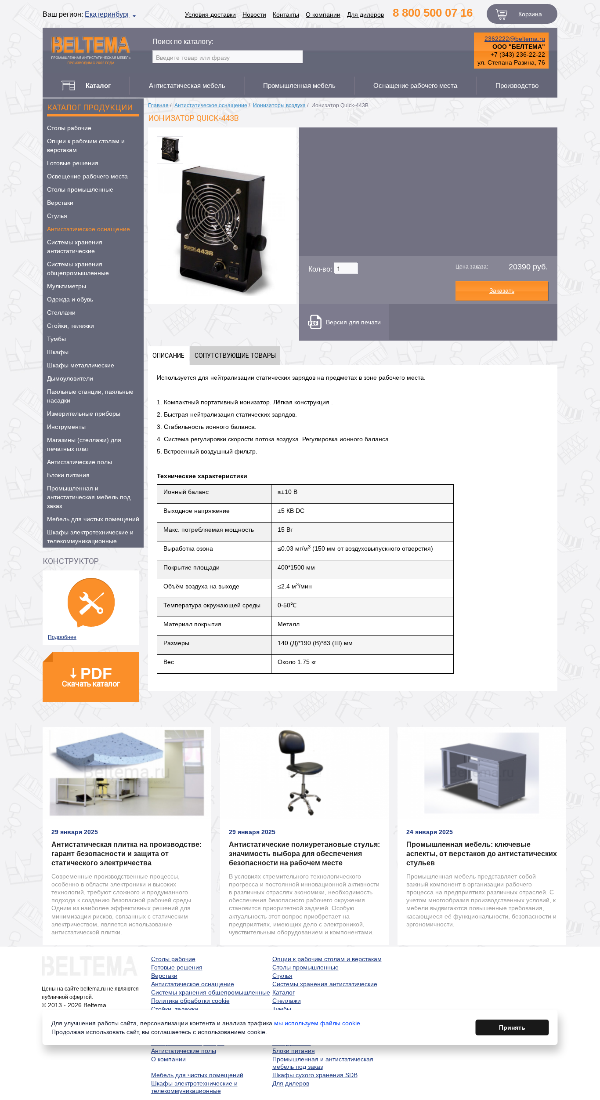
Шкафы (58, 352)
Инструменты (66, 426)
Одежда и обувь (70, 299)
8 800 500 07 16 (433, 12)
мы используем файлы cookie (317, 1023)
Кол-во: (320, 269)
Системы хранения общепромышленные (78, 268)
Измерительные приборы (83, 413)
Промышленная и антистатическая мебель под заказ (88, 497)
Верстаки (60, 202)
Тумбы (56, 338)
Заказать (501, 290)
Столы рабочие (69, 127)
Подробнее (62, 637)
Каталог (283, 992)
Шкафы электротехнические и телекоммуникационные (90, 537)
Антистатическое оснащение (88, 228)
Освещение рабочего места (87, 176)
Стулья (57, 215)
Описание (168, 355)
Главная (158, 105)
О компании (323, 14)
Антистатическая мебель (187, 85)
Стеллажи (61, 312)
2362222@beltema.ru (514, 38)
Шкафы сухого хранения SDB (315, 1074)
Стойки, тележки (70, 325)
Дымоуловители (70, 378)
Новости (254, 14)
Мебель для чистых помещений (93, 519)
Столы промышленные (80, 189)
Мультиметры (66, 286)
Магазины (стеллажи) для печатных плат (84, 444)
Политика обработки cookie (190, 1000)
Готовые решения (72, 163)
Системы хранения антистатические (74, 246)
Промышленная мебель (299, 85)
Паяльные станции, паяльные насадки (90, 396)
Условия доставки (210, 14)
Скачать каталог (91, 676)
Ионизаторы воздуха (279, 105)
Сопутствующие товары (235, 355)
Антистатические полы (79, 461)
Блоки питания (68, 475)
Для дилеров (365, 14)
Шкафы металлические (80, 365)
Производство (517, 85)
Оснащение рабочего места (415, 85)
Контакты (286, 14)
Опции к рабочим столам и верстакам (86, 145)
